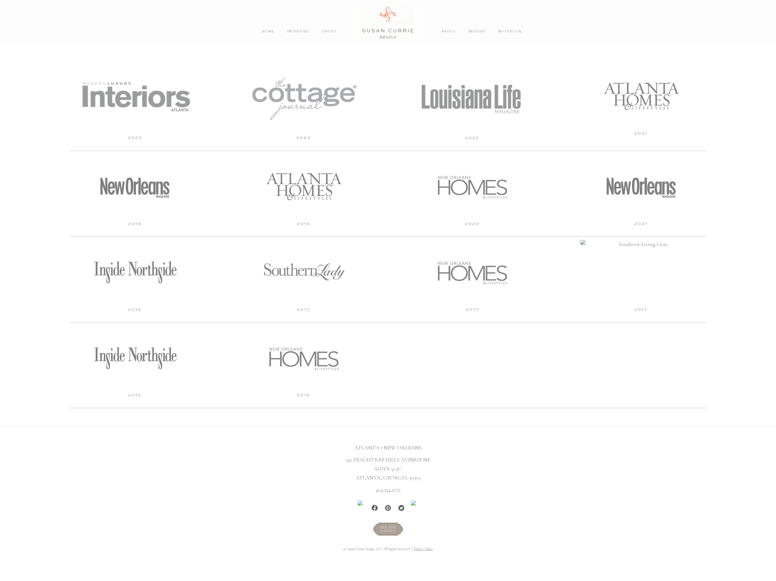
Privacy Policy (423, 549)
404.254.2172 (388, 489)
